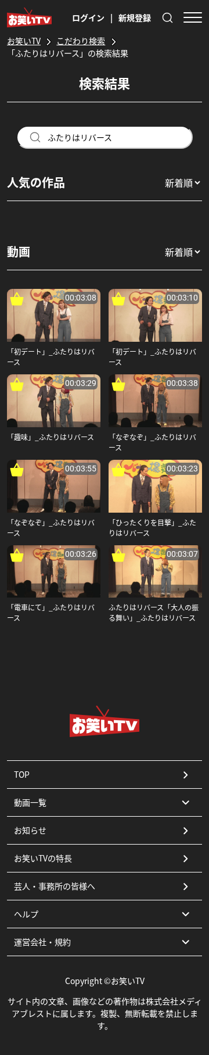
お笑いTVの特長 (43, 858)
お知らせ (30, 830)
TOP (22, 774)
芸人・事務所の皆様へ (54, 886)
